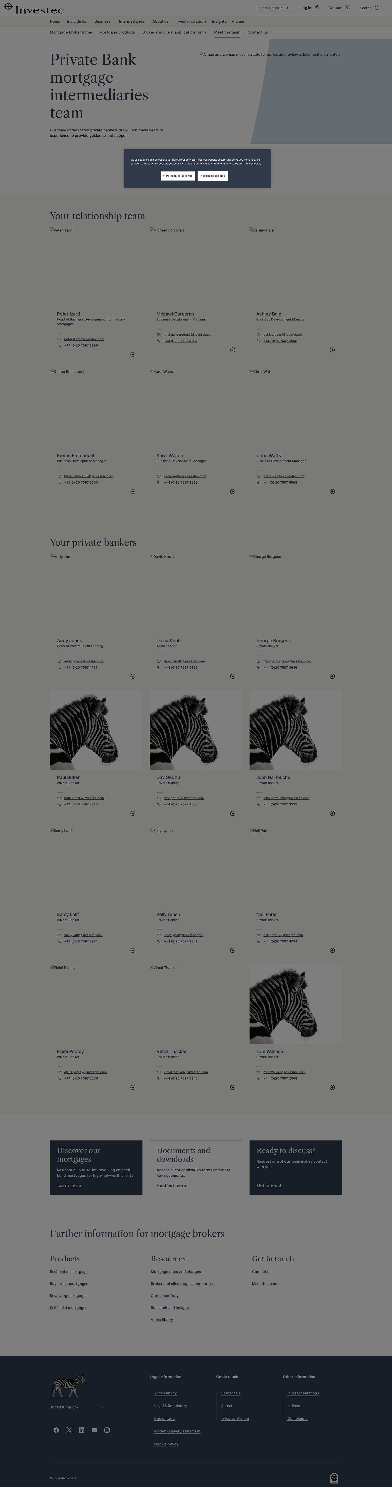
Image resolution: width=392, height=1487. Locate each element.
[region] (197, 168)
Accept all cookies (213, 175)
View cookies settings (178, 175)
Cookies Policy (252, 163)
